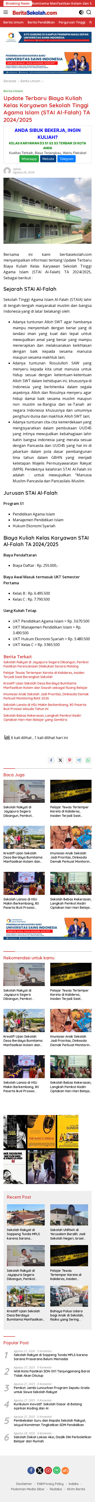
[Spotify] (56, 1471)
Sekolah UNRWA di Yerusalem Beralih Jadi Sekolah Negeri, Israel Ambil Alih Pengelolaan (67, 1234)
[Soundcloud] (65, 1470)
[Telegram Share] (78, 760)
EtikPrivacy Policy (50, 1484)
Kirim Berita (76, 1489)
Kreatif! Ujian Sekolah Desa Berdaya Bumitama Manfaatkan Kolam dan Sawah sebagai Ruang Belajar (45, 685)
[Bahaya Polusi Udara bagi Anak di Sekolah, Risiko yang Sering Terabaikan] (69, 1296)
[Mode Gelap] (81, 12)
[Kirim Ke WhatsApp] (88, 760)
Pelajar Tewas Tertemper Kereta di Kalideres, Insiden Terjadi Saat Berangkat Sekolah (43, 675)
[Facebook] (31, 1471)
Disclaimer (24, 1484)
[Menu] (6, 12)
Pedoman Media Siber (28, 1489)
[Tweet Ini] (60, 760)
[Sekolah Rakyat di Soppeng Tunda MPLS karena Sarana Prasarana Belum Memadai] (26, 1214)
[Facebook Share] (51, 760)
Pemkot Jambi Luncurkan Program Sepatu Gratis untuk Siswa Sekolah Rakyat (52, 1390)
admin (17, 169)
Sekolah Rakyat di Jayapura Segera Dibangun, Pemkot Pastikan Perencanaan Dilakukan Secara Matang (46, 664)
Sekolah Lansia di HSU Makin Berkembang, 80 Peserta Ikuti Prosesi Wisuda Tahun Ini (44, 707)
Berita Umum (13, 91)
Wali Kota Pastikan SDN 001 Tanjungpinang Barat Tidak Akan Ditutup (52, 1373)
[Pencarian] (89, 12)
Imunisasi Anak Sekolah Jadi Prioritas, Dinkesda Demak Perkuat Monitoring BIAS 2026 (46, 696)
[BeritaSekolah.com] (34, 12)
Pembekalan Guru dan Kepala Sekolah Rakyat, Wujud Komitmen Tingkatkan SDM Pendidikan (50, 1422)
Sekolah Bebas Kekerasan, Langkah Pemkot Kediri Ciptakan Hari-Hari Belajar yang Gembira (42, 717)
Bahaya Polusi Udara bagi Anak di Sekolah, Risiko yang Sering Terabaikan (66, 1315)
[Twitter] (39, 1471)
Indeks (74, 1484)
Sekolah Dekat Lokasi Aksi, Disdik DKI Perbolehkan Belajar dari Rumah (52, 1439)
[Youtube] (48, 1471)
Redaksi (56, 1489)
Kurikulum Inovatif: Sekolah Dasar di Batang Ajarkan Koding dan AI (48, 1406)
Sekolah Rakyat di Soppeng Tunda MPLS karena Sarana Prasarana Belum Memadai (23, 1234)
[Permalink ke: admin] (7, 170)
